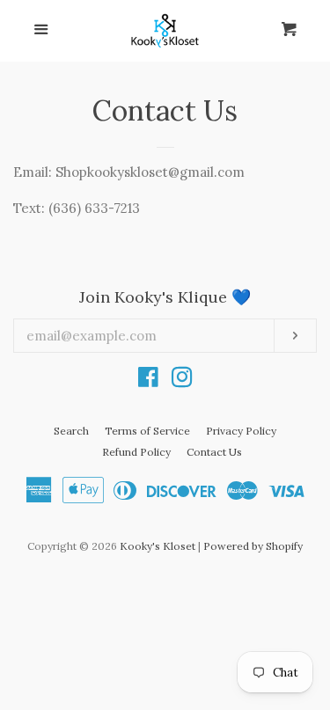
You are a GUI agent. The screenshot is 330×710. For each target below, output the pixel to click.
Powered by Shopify (253, 546)
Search (71, 430)
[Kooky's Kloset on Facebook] (148, 380)
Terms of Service (147, 430)
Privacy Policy (241, 430)
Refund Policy (136, 451)
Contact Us (214, 451)
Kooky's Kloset (157, 546)
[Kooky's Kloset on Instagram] (182, 380)
